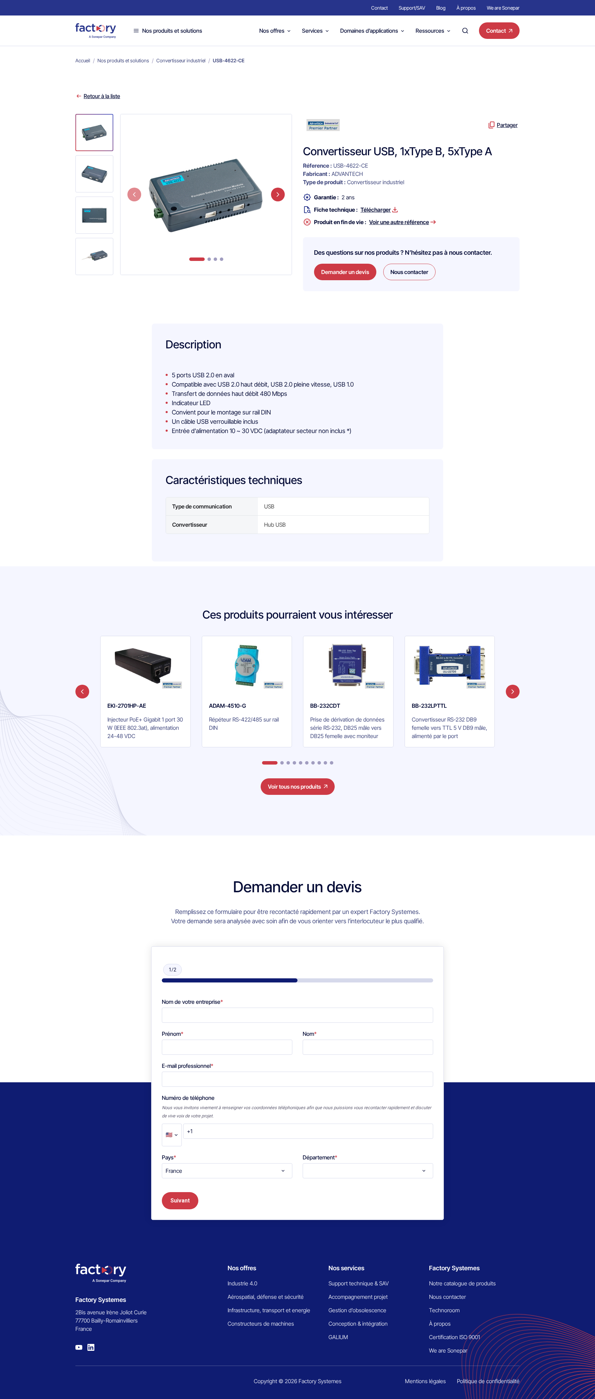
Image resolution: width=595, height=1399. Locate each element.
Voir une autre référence (399, 222)
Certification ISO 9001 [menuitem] (454, 1337)
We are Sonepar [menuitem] (503, 8)
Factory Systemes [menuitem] (454, 1268)
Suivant (180, 1200)
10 (331, 763)
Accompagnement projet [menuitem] (358, 1296)
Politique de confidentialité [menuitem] (488, 1381)
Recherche (465, 30)
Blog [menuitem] (441, 8)
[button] (94, 132)
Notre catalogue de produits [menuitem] (462, 1283)
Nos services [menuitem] (346, 1268)
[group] (145, 691)
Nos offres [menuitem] (242, 1268)
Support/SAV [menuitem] (412, 8)
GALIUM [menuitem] (338, 1337)
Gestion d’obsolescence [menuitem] (357, 1310)
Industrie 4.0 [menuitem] (242, 1283)
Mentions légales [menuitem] (425, 1381)
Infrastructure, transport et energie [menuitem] (269, 1310)
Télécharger (376, 209)
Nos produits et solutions (172, 30)
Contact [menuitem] (379, 8)
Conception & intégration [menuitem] (358, 1323)
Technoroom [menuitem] (444, 1310)
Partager (507, 125)
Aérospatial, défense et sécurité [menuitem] (266, 1296)
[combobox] (227, 1170)
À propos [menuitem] (466, 8)
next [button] (278, 194)
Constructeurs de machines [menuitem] (261, 1323)
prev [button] (134, 194)
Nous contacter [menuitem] (447, 1296)
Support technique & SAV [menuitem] (358, 1283)
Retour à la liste (102, 96)
